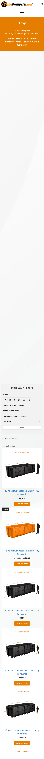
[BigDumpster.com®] (17, 4)
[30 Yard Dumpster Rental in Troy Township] (22, 648)
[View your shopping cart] (42, 4)
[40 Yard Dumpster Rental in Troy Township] (22, 708)
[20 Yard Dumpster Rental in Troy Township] (22, 588)
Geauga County (26, 33)
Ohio (16, 33)
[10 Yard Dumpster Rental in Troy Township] (22, 468)
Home (16, 31)
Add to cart (22, 503)
